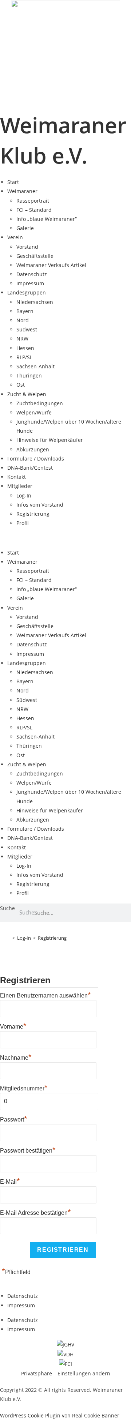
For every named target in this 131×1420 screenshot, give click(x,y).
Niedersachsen (34, 301)
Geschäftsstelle (34, 255)
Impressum (30, 283)
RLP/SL (24, 357)
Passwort (13, 1119)
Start (13, 182)
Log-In (23, 495)
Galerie (25, 228)
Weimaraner (22, 191)
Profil (22, 522)
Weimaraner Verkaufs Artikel (51, 265)
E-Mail (10, 1181)
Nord (22, 320)
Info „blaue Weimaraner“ (46, 218)
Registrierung (32, 513)
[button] (65, 537)
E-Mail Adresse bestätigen (35, 1212)
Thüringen (29, 375)
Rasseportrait (32, 200)
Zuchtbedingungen (39, 403)
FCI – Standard (34, 209)
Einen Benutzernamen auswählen (45, 995)
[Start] (8, 938)
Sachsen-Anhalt (35, 366)
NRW (22, 338)
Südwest (26, 329)
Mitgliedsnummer (24, 1088)
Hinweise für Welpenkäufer (49, 439)
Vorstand (27, 246)
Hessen (25, 348)
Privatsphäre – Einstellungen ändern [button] (65, 1373)
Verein (15, 237)
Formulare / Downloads (35, 458)
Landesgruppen (26, 292)
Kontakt (16, 476)
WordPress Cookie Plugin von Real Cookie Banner (59, 1415)
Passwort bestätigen (28, 1150)
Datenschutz (31, 274)
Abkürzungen (32, 449)
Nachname (16, 1057)
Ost (20, 384)
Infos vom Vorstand (39, 504)
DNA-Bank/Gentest (30, 467)
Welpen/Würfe (34, 412)
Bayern (24, 311)
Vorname (13, 1026)
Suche (7, 908)
